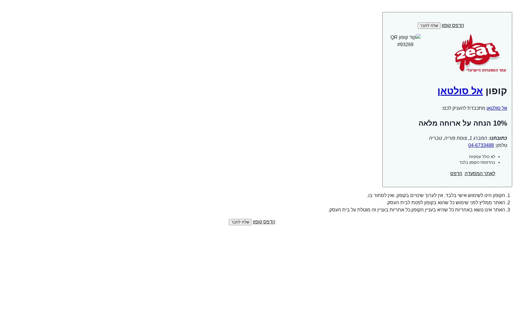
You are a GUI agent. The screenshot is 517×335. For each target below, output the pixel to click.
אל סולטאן (460, 90)
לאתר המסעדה (480, 173)
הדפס (456, 173)
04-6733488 (481, 145)
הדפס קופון (453, 25)
